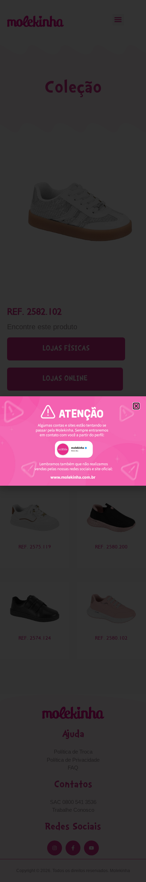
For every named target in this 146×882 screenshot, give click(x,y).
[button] (136, 406)
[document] (73, 441)
